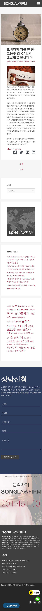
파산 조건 (26, 348)
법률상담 (31, 326)
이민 (17, 341)
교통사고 (23, 313)
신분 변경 (11, 341)
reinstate (10, 310)
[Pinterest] (27, 152)
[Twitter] (21, 152)
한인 (32, 347)
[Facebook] (15, 152)
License (21, 306)
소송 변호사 (27, 338)
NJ (26, 306)
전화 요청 (13, 605)
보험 (15, 333)
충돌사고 (24, 344)
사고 (28, 333)
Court (9, 306)
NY (29, 306)
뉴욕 (9, 317)
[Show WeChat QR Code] (37, 598)
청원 (18, 344)
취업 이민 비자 (12, 348)
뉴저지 (26, 321)
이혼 (31, 341)
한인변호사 (10, 351)
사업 (32, 333)
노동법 (32, 314)
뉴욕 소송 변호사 (18, 317)
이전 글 (21, 164)
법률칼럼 (11, 329)
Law (14, 305)
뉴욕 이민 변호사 (14, 321)
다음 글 (21, 169)
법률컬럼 (19, 330)
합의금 (22, 351)
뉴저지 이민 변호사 (15, 326)
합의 (16, 351)
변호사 (27, 329)
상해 (8, 338)
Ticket (32, 310)
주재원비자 (11, 344)
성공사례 (20, 61)
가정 (16, 314)
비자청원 (21, 333)
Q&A (32, 306)
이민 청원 (24, 341)
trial (10, 313)
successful (21, 309)
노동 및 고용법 (11, 61)
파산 (21, 347)
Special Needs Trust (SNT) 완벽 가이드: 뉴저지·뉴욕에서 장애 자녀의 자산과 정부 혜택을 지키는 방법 (21, 260)
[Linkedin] (33, 152)
